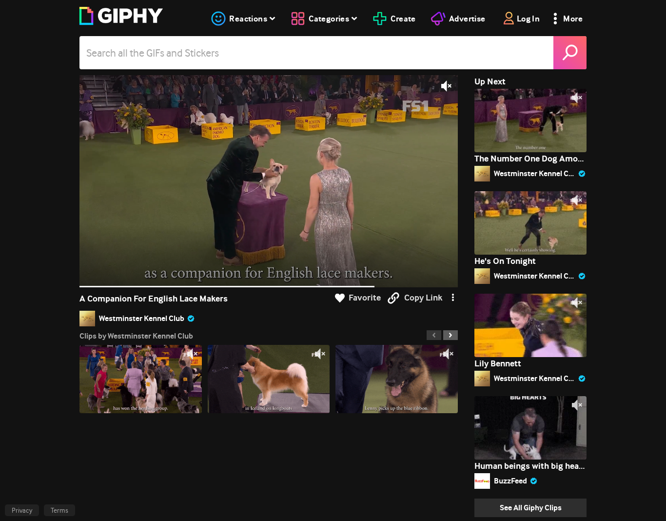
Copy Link (423, 298)
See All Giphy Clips (531, 507)
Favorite (365, 298)
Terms (59, 510)
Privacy (22, 510)
